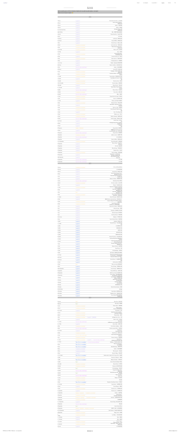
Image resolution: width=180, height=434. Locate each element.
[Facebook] (88, 431)
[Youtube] (90, 431)
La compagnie (145, 2)
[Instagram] (92, 431)
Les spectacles (154, 2)
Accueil (138, 2)
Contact (169, 2)
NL (175, 2)
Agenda (163, 2)
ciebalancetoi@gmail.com (173, 430)
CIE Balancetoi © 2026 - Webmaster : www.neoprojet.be (12, 430)
